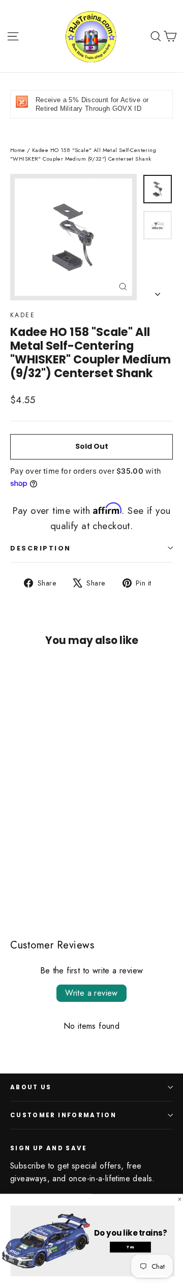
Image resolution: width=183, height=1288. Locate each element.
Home (17, 150)
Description (40, 548)
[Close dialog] (179, 1199)
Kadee (22, 315)
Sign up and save (48, 1148)
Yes (130, 1246)
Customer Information (63, 1115)
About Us (31, 1087)
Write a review (91, 993)
